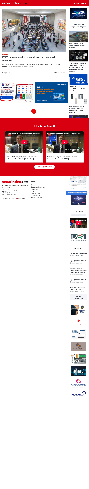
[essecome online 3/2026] (78, 189)
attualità (5, 54)
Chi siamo (34, 185)
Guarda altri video (78, 215)
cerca (84, 3)
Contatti (33, 191)
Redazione (34, 189)
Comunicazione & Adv (38, 187)
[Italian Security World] (78, 18)
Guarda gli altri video (44, 167)
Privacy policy (35, 193)
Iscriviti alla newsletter (78, 297)
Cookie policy (35, 195)
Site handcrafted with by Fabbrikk (13, 198)
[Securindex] (14, 3)
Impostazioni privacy (37, 197)
